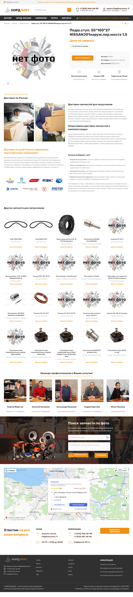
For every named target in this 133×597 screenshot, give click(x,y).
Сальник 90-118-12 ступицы (117, 313)
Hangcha (71, 564)
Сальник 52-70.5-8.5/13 (66, 313)
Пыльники (94, 318)
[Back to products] (125, 23)
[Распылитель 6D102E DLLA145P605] (92, 225)
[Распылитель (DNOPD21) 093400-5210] (92, 336)
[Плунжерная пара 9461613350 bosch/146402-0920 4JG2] (41, 336)
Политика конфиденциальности (111, 572)
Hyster (70, 567)
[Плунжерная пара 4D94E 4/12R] (117, 336)
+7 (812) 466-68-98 (13, 569)
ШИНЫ (69, 244)
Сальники (120, 242)
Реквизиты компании (114, 531)
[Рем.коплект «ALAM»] (92, 262)
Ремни (19, 242)
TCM (37, 575)
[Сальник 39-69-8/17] (41, 299)
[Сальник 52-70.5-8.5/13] (66, 299)
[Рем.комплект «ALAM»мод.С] (66, 262)
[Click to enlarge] (8, 83)
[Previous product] (123, 23)
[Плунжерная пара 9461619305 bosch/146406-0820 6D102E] (16, 336)
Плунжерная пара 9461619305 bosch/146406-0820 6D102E (16, 352)
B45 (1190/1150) (16, 239)
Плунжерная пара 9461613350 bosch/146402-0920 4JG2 (41, 352)
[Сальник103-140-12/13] (41, 262)
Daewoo (71, 560)
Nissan (38, 564)
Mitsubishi (39, 571)
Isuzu (70, 571)
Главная (7, 23)
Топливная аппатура (94, 244)
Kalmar (70, 575)
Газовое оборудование (69, 279)
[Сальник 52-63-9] (117, 225)
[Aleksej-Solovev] (41, 390)
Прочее (14, 23)
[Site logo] (17, 10)
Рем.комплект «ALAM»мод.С (66, 276)
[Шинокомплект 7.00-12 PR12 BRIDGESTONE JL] (16, 262)
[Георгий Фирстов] (15, 390)
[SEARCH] (69, 10)
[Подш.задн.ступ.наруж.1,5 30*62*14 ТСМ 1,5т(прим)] (117, 262)
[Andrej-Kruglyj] (92, 390)
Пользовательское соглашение (111, 575)
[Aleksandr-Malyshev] (66, 390)
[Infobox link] (87, 10)
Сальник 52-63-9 (117, 239)
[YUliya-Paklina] (118, 390)
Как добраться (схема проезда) (111, 568)
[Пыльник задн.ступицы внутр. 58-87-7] (92, 299)
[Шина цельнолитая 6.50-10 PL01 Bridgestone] (66, 225)
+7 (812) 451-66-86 (13, 571)
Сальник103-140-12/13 (41, 276)
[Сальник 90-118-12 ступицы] (117, 299)
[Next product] (128, 23)
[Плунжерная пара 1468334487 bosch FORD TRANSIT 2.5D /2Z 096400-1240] (66, 336)
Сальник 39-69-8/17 (41, 313)
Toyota (38, 560)
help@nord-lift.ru (12, 2)
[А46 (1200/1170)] (41, 225)
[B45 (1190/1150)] (16, 225)
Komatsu (39, 567)
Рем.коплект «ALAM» (91, 276)
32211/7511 (115, 63)
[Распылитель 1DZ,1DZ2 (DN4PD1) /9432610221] (16, 299)
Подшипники (24, 23)
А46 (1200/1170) (41, 239)
